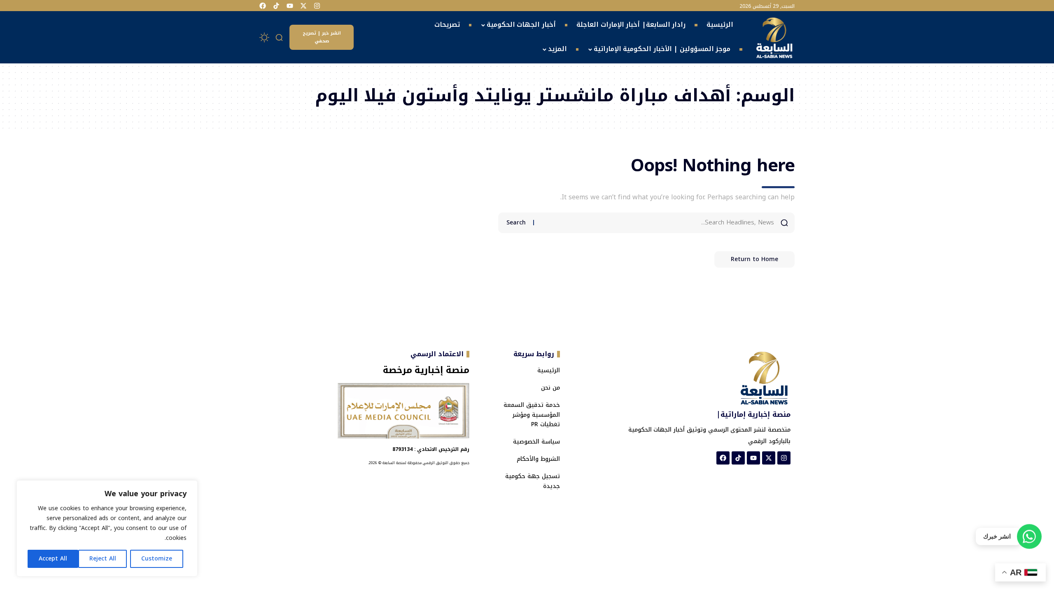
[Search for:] (657, 222)
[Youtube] (290, 5)
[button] (279, 37)
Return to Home (754, 259)
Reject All (102, 558)
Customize (156, 558)
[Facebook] (262, 5)
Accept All (53, 558)
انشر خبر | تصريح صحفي (322, 37)
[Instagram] (317, 5)
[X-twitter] (303, 5)
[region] (107, 528)
